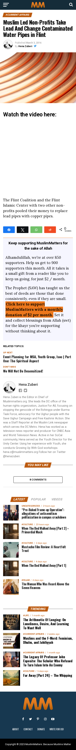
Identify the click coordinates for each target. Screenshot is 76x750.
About (15, 729)
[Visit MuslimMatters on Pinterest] (38, 719)
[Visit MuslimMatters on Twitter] (31, 719)
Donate (41, 729)
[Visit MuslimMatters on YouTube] (53, 719)
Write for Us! (56, 729)
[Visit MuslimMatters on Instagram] (45, 719)
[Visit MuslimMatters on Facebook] (23, 719)
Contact (28, 729)
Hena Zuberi (25, 46)
